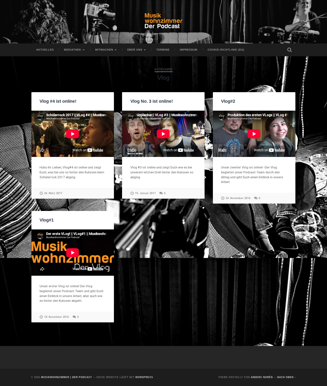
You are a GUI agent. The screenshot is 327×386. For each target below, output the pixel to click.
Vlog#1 (47, 220)
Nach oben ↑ (286, 377)
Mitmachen (104, 49)
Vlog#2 (228, 101)
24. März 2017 (53, 193)
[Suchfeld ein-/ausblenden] (289, 49)
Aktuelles (45, 49)
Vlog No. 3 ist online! (151, 101)
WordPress (144, 377)
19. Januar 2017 (145, 193)
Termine (163, 49)
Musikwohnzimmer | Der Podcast (66, 377)
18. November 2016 (56, 317)
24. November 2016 (238, 198)
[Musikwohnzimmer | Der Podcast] (163, 21)
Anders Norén (262, 377)
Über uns (134, 49)
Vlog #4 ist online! (58, 101)
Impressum (188, 49)
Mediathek (72, 49)
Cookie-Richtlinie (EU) (226, 49)
